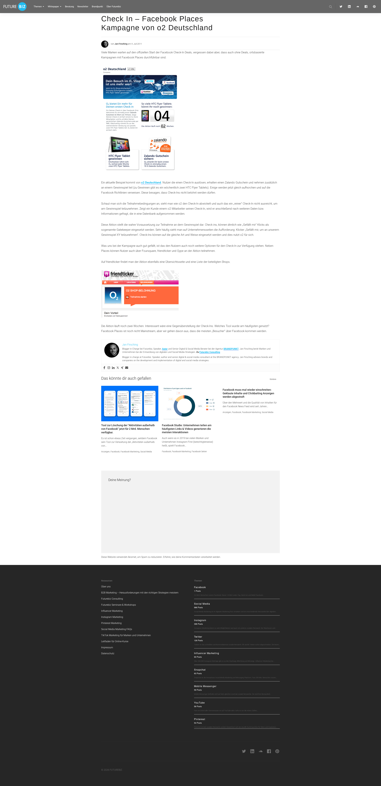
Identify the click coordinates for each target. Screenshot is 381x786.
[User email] (126, 367)
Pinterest (199, 719)
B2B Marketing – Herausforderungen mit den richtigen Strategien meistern (139, 592)
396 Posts (198, 623)
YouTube (199, 702)
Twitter (198, 636)
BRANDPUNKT (231, 348)
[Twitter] (117, 367)
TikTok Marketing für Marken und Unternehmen (126, 635)
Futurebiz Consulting (209, 352)
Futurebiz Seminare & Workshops (118, 604)
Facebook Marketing (130, 451)
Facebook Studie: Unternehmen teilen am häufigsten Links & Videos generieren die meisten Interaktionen (186, 429)
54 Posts (198, 722)
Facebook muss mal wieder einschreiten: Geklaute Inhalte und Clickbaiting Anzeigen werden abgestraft (248, 393)
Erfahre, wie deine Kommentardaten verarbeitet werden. (192, 557)
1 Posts (197, 590)
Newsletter (82, 6)
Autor (165, 348)
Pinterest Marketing (111, 623)
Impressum (107, 647)
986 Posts (198, 607)
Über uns (106, 586)
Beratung (69, 6)
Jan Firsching (121, 44)
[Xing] (122, 367)
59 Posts (198, 689)
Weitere (273, 379)
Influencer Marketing (112, 611)
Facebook (115, 451)
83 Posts (198, 673)
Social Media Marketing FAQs (116, 629)
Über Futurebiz (114, 6)
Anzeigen (105, 451)
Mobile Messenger (205, 686)
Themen (38, 6)
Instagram (200, 620)
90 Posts (198, 656)
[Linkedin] (113, 367)
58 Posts (198, 706)
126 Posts (198, 640)
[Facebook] (104, 367)
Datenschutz (107, 653)
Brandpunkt (97, 6)
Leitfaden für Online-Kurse (114, 641)
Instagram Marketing (112, 617)
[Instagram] (108, 367)
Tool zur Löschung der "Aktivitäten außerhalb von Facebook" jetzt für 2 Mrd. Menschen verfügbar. (128, 429)
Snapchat (200, 669)
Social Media (146, 451)
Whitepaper (53, 6)
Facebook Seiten (199, 451)
